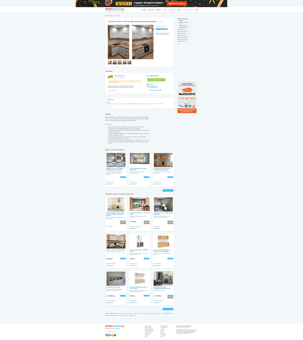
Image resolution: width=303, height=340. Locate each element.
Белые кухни (129, 313)
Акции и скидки (148, 333)
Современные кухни (146, 313)
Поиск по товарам (148, 331)
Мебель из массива (182, 39)
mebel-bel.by (151, 84)
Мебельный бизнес (188, 10)
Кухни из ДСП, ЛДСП (167, 313)
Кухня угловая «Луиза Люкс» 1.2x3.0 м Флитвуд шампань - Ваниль (115, 214)
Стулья (180, 24)
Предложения (163, 334)
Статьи (146, 336)
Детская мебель (182, 35)
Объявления (163, 333)
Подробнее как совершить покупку (183, 333)
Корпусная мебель (182, 31)
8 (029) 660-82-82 (156, 228)
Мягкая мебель (181, 29)
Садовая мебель (182, 41)
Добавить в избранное (161, 26)
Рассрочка (163, 328)
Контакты (162, 336)
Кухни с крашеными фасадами (112, 315)
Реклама (162, 331)
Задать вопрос (156, 79)
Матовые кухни (156, 313)
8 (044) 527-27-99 (156, 302)
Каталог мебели (148, 325)
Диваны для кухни (183, 22)
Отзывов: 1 (122, 77)
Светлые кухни (137, 313)
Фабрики (158, 10)
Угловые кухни (132, 315)
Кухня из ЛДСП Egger (113, 287)
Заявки (179, 10)
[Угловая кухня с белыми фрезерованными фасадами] (130, 58)
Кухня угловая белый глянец (115, 250)
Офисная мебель (182, 33)
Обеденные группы (183, 27)
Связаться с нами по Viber (154, 90)
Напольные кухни (120, 313)
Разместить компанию (110, 331)
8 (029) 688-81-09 (109, 265)
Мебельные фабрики (149, 328)
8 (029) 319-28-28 (133, 265)
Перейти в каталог (168, 190)
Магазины (151, 10)
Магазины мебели (148, 327)
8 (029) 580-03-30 (152, 86)
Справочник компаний (149, 330)
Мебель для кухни (113, 15)
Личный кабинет (164, 327)
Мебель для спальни (183, 37)
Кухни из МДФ (124, 315)
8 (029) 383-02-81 (153, 76)
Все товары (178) (112, 90)
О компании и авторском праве (182, 327)
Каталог (144, 10)
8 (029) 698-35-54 (133, 228)
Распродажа (171, 10)
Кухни (118, 15)
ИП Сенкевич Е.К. (119, 75)
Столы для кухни (183, 25)
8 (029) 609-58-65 (109, 302)
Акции (164, 10)
